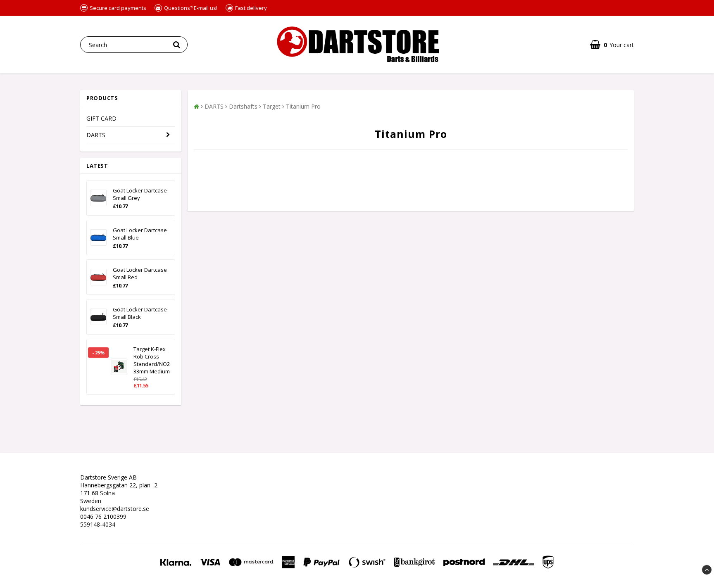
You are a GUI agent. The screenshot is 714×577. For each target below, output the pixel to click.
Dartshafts (243, 106)
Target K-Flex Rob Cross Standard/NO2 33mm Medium (151, 360)
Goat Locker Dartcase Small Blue (140, 233)
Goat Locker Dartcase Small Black (140, 313)
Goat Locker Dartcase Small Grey (140, 194)
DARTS (95, 135)
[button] (612, 45)
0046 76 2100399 (103, 516)
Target (272, 106)
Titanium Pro (303, 106)
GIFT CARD (101, 118)
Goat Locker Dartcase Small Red (140, 273)
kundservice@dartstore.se (114, 509)
